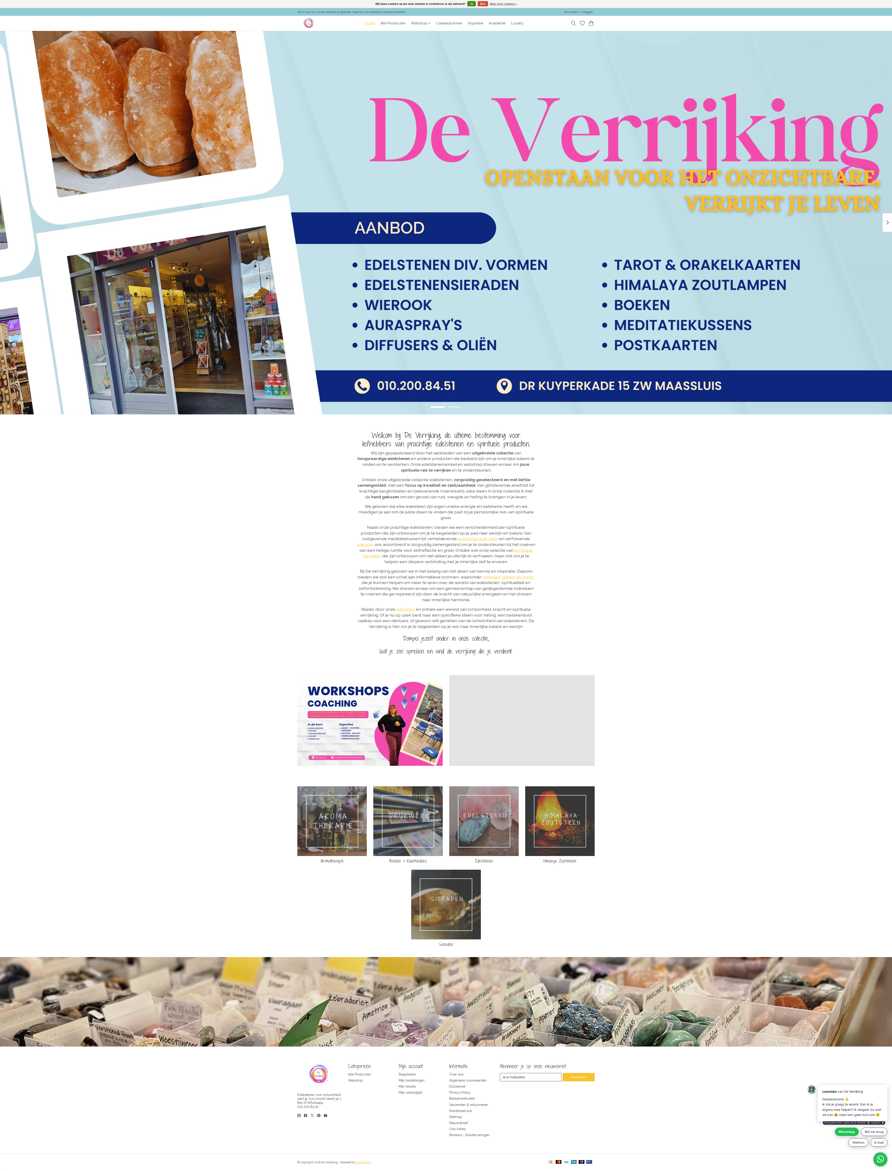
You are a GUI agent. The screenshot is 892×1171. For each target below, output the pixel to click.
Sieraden (446, 944)
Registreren (407, 1074)
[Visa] (566, 1162)
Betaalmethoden (462, 1098)
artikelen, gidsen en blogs (508, 576)
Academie (497, 23)
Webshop (355, 1080)
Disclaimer (457, 1086)
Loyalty (517, 23)
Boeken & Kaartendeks (408, 861)
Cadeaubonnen (449, 23)
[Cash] (551, 1162)
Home (370, 23)
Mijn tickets (407, 1086)
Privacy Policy (460, 1092)
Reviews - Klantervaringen (469, 1135)
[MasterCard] (559, 1162)
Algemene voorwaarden (468, 1080)
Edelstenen (484, 861)
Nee (482, 4)
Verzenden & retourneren (468, 1105)
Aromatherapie (332, 861)
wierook (365, 544)
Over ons (456, 1074)
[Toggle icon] (573, 23)
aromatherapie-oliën (478, 538)
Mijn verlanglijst (410, 1092)
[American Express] (574, 1162)
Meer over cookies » (503, 4)
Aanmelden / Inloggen (578, 12)
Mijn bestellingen (411, 1080)
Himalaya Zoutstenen (560, 861)
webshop (405, 609)
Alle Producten (392, 23)
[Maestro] (582, 1162)
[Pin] (589, 1162)
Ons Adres (457, 1129)
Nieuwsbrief (458, 1123)
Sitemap (455, 1117)
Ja (471, 4)
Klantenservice (460, 1111)
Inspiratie (475, 23)
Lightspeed (363, 1162)
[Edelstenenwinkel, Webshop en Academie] (309, 23)
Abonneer (578, 1077)
